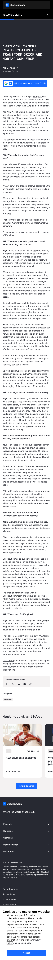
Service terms (9, 894)
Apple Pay (20, 562)
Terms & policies (10, 889)
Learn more (8, 660)
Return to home (26, 786)
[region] (26, 933)
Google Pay (36, 562)
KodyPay (37, 96)
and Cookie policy (22, 943)
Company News (8, 699)
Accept (26, 953)
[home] (15, 5)
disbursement (39, 315)
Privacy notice (9, 904)
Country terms (9, 899)
